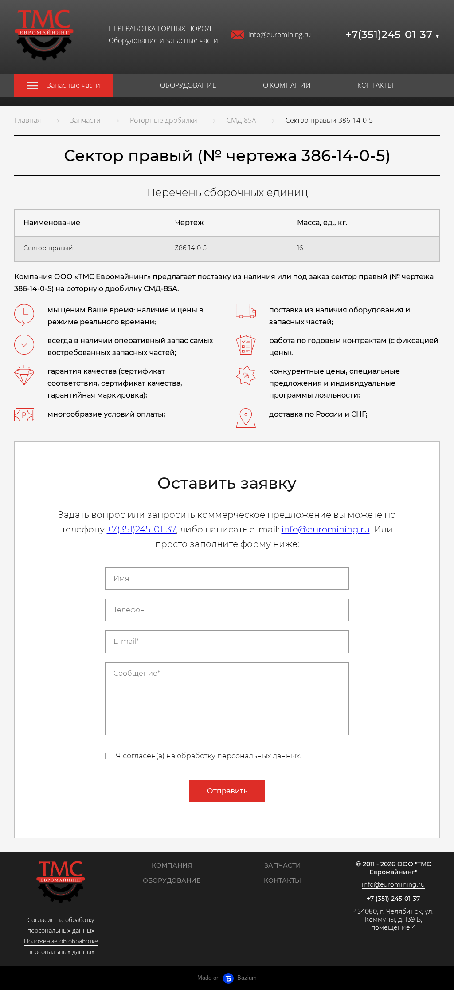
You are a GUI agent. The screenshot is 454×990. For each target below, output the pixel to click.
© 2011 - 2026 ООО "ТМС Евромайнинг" (393, 868)
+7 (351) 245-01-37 (393, 899)
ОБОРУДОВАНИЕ (188, 85)
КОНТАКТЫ (375, 85)
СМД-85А (241, 120)
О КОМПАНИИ (287, 85)
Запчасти (85, 120)
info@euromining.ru (279, 34)
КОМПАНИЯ (172, 865)
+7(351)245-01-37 (392, 34)
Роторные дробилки (163, 120)
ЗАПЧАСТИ (282, 865)
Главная (27, 120)
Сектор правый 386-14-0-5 (329, 120)
